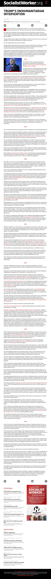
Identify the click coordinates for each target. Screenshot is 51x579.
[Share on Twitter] (5, 26)
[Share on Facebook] (18, 26)
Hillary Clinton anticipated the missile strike (17, 277)
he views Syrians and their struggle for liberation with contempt (34, 65)
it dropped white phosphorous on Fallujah (18, 177)
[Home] (23, 3)
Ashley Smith (7, 8)
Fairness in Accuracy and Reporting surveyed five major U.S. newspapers (22, 310)
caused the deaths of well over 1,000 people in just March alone (25, 104)
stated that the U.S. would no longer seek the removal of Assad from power (24, 78)
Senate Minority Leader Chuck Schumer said (15, 281)
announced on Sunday (29, 216)
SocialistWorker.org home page (25, 575)
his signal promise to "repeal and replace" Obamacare (24, 242)
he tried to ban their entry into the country (14, 98)
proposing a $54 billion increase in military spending (21, 341)
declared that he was (9, 285)
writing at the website (20, 153)
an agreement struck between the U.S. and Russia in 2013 (31, 136)
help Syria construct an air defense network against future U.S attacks (25, 383)
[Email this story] (32, 26)
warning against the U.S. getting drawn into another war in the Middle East (25, 300)
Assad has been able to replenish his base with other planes (19, 198)
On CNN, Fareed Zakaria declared (12, 306)
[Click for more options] (46, 26)
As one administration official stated (21, 334)
